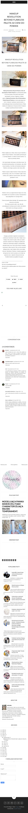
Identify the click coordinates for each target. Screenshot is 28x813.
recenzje (13, 31)
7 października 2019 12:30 (15, 350)
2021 (3, 733)
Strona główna (14, 464)
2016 (3, 750)
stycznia (5, 746)
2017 (3, 749)
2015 (3, 752)
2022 (3, 731)
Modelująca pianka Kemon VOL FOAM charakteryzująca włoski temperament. (13, 506)
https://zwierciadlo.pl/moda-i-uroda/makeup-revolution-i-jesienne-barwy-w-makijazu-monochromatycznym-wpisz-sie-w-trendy (15, 374)
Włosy (24, 787)
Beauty (18, 787)
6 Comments (18, 30)
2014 (3, 753)
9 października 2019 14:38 (18, 361)
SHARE (8, 279)
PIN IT (15, 282)
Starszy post (24, 464)
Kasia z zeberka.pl (9, 400)
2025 (3, 730)
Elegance (17, 806)
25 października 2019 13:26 (13, 369)
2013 (3, 755)
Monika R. (7, 350)
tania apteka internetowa (10, 391)
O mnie (12, 787)
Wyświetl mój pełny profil (7, 719)
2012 (3, 756)
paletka (9, 31)
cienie (24, 30)
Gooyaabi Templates (17, 808)
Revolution (18, 31)
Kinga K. (6, 383)
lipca (4, 741)
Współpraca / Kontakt (7, 791)
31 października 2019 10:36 (14, 383)
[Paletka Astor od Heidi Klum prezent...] (14, 292)
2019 (3, 736)
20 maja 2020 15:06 (17, 400)
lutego (5, 744)
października (6, 737)
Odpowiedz (7, 357)
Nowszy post (4, 464)
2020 (3, 734)
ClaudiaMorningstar (9, 361)
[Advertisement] (14, 448)
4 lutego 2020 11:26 (19, 391)
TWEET (14, 279)
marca (5, 743)
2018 (3, 747)
